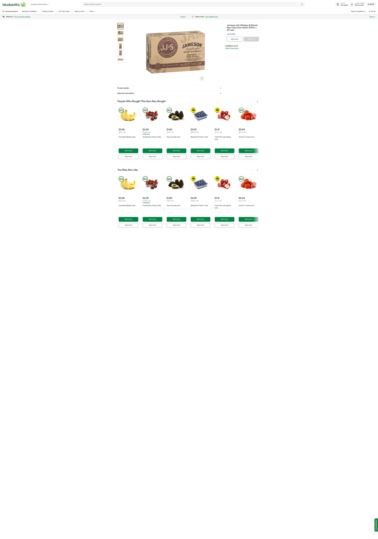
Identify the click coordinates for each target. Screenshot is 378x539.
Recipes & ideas (47, 11)
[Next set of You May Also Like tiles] (257, 170)
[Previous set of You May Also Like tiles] (252, 170)
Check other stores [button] (232, 48)
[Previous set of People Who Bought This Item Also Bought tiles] (252, 101)
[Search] (302, 4)
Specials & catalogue (29, 11)
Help (91, 11)
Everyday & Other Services (39, 4)
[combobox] (193, 4)
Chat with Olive (376, 525)
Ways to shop (79, 11)
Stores (373, 11)
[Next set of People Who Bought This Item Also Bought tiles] (257, 101)
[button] (120, 26)
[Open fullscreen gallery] (202, 78)
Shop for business (357, 11)
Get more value (64, 11)
